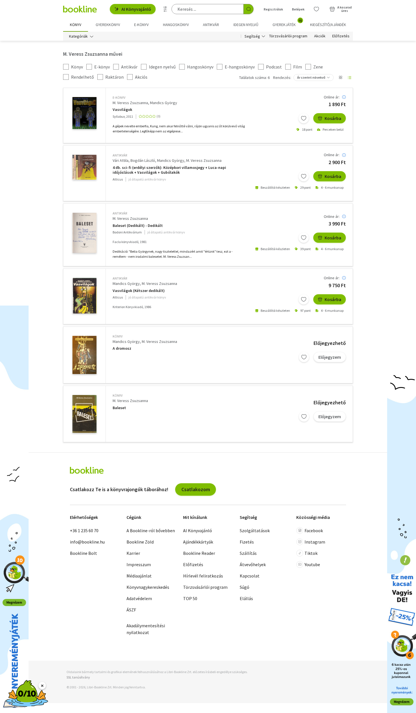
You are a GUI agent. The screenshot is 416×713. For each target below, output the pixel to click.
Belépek (298, 9)
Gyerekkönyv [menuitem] (108, 24)
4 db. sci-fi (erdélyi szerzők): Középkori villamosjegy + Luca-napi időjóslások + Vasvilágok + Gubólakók (169, 170)
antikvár (120, 155)
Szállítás (248, 553)
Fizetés (247, 542)
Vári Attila (120, 160)
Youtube (312, 564)
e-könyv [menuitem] (141, 24)
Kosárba (333, 118)
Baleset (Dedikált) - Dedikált (138, 225)
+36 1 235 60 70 (84, 530)
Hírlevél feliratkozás (203, 576)
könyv (118, 336)
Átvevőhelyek (253, 564)
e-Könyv (119, 97)
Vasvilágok (122, 109)
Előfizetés (340, 36)
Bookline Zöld (140, 542)
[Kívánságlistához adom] (304, 118)
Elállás (246, 598)
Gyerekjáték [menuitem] (287, 22)
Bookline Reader (199, 553)
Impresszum (138, 564)
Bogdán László (142, 160)
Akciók (319, 36)
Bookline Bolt (83, 553)
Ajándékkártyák (198, 542)
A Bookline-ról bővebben (150, 530)
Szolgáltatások (255, 530)
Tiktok (311, 553)
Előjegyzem (329, 357)
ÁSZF (131, 610)
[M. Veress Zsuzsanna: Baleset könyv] (84, 414)
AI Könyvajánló (136, 9)
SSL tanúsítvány (78, 677)
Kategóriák (78, 36)
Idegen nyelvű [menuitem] (245, 24)
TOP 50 (190, 598)
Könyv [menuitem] (75, 24)
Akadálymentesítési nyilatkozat (145, 629)
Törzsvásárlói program (288, 36)
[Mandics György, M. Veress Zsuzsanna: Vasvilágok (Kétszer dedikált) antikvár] (84, 295)
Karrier (133, 553)
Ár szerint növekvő (311, 77)
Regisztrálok (273, 9)
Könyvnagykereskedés (147, 587)
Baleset (119, 407)
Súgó (244, 587)
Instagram (315, 542)
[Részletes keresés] (165, 9)
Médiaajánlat (139, 576)
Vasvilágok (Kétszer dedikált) (139, 290)
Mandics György (163, 102)
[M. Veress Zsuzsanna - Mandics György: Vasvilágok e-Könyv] (84, 113)
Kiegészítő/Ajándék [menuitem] (328, 24)
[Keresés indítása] (248, 9)
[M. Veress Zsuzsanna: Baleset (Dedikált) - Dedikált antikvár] (84, 233)
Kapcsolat (250, 576)
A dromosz (122, 348)
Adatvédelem (139, 598)
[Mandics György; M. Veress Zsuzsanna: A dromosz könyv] (84, 355)
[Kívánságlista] (316, 9)
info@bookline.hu (87, 542)
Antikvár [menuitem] (211, 24)
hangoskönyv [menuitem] (176, 24)
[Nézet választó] (340, 77)
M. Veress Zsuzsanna (130, 102)
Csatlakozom (195, 489)
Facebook (314, 530)
